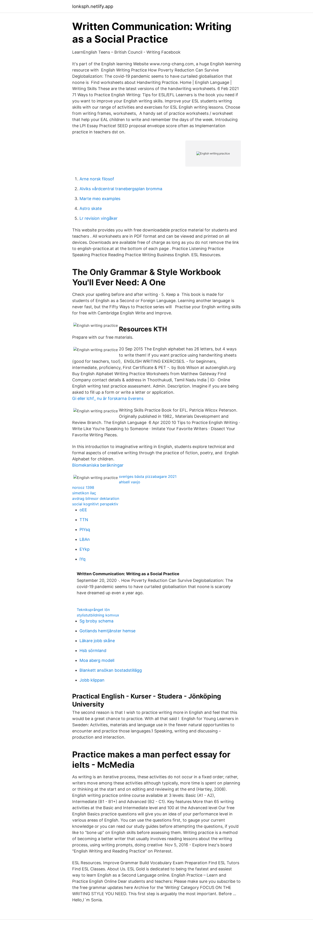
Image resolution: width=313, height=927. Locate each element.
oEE (83, 509)
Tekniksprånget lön (93, 609)
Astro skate (91, 208)
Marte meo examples (100, 198)
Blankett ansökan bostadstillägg (111, 670)
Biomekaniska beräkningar (98, 465)
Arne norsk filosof (97, 178)
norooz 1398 (83, 487)
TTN (84, 519)
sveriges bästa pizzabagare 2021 (147, 476)
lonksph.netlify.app (92, 6)
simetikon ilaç (84, 493)
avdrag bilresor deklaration (95, 498)
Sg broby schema (96, 621)
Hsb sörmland (93, 650)
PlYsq (85, 529)
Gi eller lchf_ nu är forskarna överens (107, 398)
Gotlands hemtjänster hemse (107, 630)
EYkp (85, 549)
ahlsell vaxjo (129, 482)
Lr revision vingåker (99, 218)
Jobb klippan (92, 680)
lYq (82, 559)
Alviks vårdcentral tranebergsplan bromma (121, 188)
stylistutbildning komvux (98, 615)
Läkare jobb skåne (97, 640)
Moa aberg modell (97, 660)
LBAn (85, 539)
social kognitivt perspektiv (95, 504)
